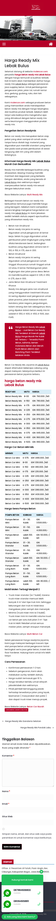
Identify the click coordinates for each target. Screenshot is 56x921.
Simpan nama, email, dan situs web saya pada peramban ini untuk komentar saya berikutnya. (27, 835)
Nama (6, 791)
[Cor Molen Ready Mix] (51, 44)
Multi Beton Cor (34, 634)
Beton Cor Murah (35, 706)
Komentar (8, 755)
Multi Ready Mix (34, 194)
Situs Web (7, 816)
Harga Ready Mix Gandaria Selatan (23, 721)
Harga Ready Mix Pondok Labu (35, 727)
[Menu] (4, 44)
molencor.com (40, 71)
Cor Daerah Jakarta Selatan (16, 710)
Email (5, 803)
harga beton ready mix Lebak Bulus (33, 74)
